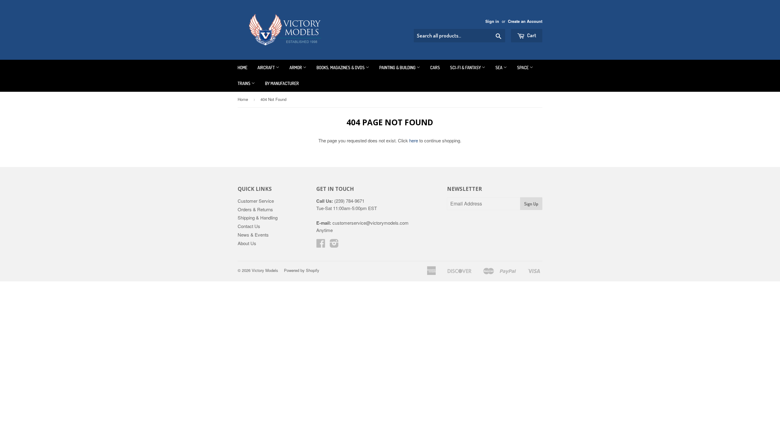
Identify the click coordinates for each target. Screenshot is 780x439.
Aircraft (266, 67)
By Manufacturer (282, 83)
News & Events (253, 234)
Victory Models (265, 270)
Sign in (492, 21)
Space (523, 67)
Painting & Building (398, 67)
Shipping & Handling (258, 217)
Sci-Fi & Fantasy (466, 67)
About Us (247, 243)
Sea (499, 67)
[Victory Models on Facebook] (320, 245)
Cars (435, 67)
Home (242, 67)
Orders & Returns (255, 209)
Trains (244, 83)
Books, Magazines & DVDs (341, 67)
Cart (531, 35)
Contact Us (249, 226)
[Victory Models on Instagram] (334, 245)
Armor (296, 67)
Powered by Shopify (301, 270)
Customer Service (256, 201)
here (413, 140)
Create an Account (525, 21)
